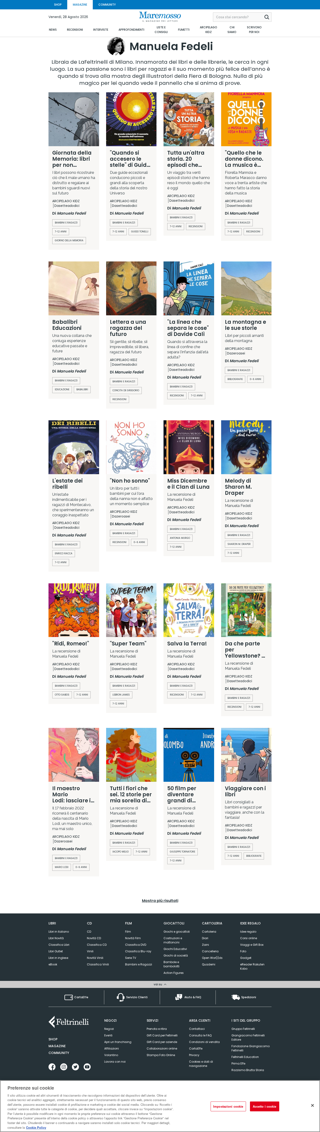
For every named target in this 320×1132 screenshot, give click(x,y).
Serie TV (130, 958)
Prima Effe (238, 1063)
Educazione (62, 389)
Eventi (108, 1035)
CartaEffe (195, 1048)
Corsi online (248, 938)
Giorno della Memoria (69, 240)
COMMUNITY (107, 5)
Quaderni (208, 964)
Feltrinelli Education (245, 1057)
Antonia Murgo (180, 538)
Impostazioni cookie (228, 1106)
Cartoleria (209, 932)
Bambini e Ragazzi (123, 843)
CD (89, 932)
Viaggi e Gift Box (252, 945)
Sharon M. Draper (239, 544)
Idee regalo (248, 932)
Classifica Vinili (98, 964)
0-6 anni (255, 379)
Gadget (245, 958)
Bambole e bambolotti (171, 964)
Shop (52, 1039)
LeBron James (121, 694)
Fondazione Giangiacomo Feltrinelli (250, 1048)
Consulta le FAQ (200, 1035)
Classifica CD (97, 945)
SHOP (58, 5)
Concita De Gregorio (125, 390)
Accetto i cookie (264, 1106)
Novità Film (133, 938)
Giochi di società (176, 955)
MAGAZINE (80, 5)
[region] (160, 1106)
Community (58, 1052)
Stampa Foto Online (161, 1055)
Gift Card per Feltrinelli (162, 1035)
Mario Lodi (61, 867)
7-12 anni (61, 231)
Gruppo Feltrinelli (243, 1029)
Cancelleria (210, 951)
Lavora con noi (115, 1062)
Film (128, 932)
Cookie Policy (36, 1127)
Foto (243, 951)
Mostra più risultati (160, 900)
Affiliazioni (111, 1048)
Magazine (57, 1046)
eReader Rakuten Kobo (252, 966)
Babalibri (82, 389)
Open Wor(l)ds (212, 958)
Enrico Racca (63, 553)
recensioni (196, 226)
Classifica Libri (58, 945)
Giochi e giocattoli (177, 932)
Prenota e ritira (157, 1029)
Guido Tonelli (139, 231)
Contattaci (197, 1029)
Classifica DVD (135, 945)
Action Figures (174, 973)
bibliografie (235, 379)
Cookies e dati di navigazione (201, 1064)
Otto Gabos (62, 694)
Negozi (109, 1029)
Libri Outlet (55, 951)
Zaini (205, 945)
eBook (52, 964)
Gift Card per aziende (162, 1042)
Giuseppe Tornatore (182, 851)
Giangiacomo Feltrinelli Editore (248, 1037)
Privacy (194, 1055)
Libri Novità (56, 938)
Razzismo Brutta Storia (247, 1070)
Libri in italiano (58, 932)
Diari (205, 938)
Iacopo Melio (120, 851)
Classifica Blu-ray (138, 951)
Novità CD (94, 938)
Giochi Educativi (175, 949)
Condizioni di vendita (204, 1042)
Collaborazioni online (162, 1048)
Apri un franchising (117, 1042)
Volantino (111, 1055)
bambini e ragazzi (66, 222)
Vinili (90, 951)
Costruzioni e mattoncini (173, 940)
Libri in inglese (58, 958)
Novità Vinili (95, 958)
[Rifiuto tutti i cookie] (312, 1105)
